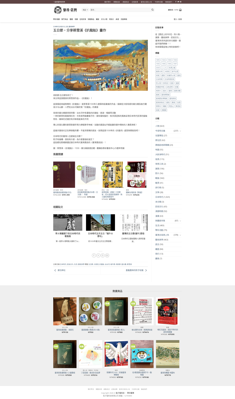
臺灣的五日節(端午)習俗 (133, 233)
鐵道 (97, 19)
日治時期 (159, 79)
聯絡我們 (168, 2)
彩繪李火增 (171, 75)
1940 (163, 64)
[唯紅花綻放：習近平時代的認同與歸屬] (167, 311)
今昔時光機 (159, 2)
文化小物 (104, 19)
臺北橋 (123, 264)
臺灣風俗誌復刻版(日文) (62, 192)
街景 (179, 102)
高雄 (157, 110)
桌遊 (117, 19)
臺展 (157, 94)
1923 (163, 60)
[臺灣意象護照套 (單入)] (116, 311)
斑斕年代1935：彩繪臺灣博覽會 (116, 373)
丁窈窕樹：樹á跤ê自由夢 (90, 373)
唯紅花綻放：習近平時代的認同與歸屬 (167, 331)
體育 (157, 258)
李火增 (158, 83)
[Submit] (152, 10)
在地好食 (83, 19)
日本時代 (56, 26)
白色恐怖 (169, 87)
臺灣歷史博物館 (161, 98)
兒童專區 (124, 19)
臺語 (168, 102)
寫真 (157, 159)
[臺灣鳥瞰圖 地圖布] (167, 354)
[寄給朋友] (107, 255)
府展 (157, 75)
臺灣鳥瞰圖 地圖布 (168, 373)
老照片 (158, 91)
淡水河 (107, 264)
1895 (157, 60)
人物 (157, 126)
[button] (175, 10)
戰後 (157, 178)
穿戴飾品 (91, 19)
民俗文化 (62, 26)
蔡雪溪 (129, 264)
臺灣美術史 (160, 102)
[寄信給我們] (180, 2)
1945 (169, 64)
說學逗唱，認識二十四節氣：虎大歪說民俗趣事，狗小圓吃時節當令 (112, 194)
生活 (67, 26)
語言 (157, 244)
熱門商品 (64, 19)
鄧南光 (158, 106)
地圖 (76, 19)
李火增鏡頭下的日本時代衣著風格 (67, 234)
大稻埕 (96, 264)
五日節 (90, 264)
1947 (175, 64)
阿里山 (171, 106)
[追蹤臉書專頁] (176, 2)
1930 (169, 60)
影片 (157, 173)
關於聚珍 (107, 2)
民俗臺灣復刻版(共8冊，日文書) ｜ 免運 (87, 193)
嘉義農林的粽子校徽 (135, 270)
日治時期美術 (169, 79)
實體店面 (116, 2)
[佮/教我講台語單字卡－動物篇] (142, 354)
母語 (171, 83)
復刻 (179, 75)
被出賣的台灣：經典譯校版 (142, 330)
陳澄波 (178, 106)
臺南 (170, 91)
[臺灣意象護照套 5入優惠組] (64, 354)
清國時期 (159, 211)
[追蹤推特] (178, 2)
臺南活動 (177, 91)
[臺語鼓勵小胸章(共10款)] (90, 311)
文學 (157, 192)
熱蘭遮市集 (160, 87)
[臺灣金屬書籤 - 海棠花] (64, 311)
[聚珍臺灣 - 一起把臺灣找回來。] (65, 10)
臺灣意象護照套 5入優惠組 (65, 373)
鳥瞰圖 (164, 110)
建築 (163, 75)
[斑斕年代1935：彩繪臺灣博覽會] (116, 354)
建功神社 (61, 270)
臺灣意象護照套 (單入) (116, 330)
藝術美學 (72, 26)
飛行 (157, 253)
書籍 (71, 19)
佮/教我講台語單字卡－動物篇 (142, 373)
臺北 (164, 91)
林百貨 (165, 83)
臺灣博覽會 (166, 94)
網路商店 (126, 2)
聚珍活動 (159, 230)
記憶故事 (135, 2)
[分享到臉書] (94, 255)
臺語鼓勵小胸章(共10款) (90, 330)
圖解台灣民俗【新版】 (134, 192)
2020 (157, 67)
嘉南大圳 (159, 71)
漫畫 (177, 83)
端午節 (112, 264)
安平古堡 (175, 71)
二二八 (164, 67)
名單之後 (172, 67)
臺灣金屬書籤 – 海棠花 (65, 330)
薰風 (173, 102)
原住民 (158, 140)
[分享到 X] (98, 255)
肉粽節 (118, 264)
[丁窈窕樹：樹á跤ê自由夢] (90, 354)
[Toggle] (180, 130)
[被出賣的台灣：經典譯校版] (142, 311)
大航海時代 (160, 154)
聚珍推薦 (56, 19)
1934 (175, 60)
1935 (157, 64)
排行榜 (158, 187)
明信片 (111, 19)
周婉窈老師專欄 (162, 145)
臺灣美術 (173, 98)
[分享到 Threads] (103, 255)
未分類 (158, 201)
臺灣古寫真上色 (146, 2)
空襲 (176, 87)
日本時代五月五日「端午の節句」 (100, 234)
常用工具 (159, 164)
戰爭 (157, 183)
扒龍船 (101, 264)
